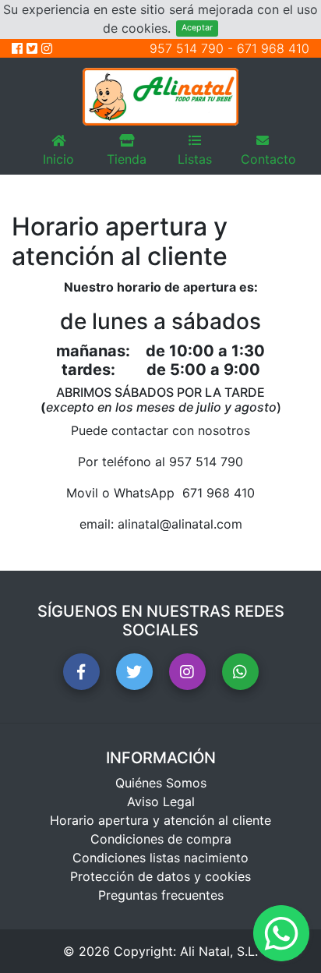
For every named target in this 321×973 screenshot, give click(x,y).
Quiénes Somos (160, 783)
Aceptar (197, 28)
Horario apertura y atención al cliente (160, 820)
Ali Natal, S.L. (219, 951)
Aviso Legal (161, 801)
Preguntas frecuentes (161, 895)
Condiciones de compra (160, 839)
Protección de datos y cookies (160, 876)
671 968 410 (273, 48)
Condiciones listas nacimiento (160, 857)
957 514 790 (187, 48)
